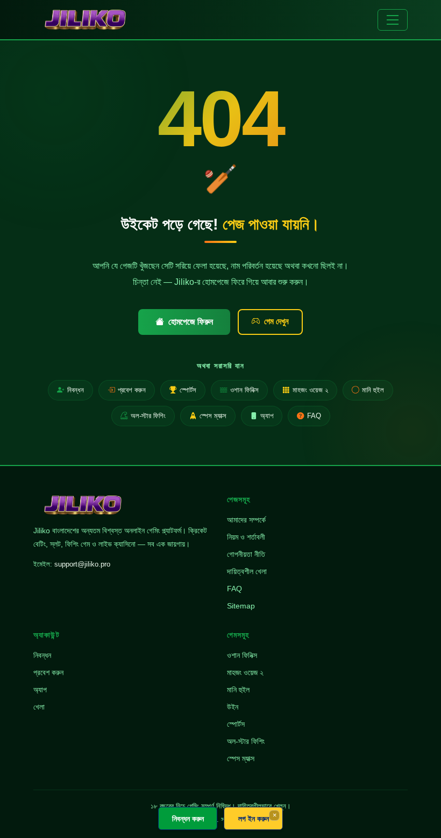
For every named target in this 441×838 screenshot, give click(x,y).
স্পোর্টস (188, 390)
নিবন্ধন (75, 390)
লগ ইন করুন (253, 818)
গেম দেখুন (276, 321)
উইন (232, 707)
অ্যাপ (266, 416)
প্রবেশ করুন (132, 390)
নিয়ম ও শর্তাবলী (246, 537)
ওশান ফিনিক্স (244, 390)
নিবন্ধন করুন (188, 818)
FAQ (314, 416)
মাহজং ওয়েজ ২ (310, 390)
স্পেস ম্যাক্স (213, 416)
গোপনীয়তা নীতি (246, 554)
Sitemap (241, 605)
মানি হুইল (373, 390)
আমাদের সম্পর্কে (246, 519)
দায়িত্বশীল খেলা (247, 571)
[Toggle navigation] (393, 20)
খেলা (39, 707)
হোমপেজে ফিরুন (190, 321)
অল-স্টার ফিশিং (148, 416)
